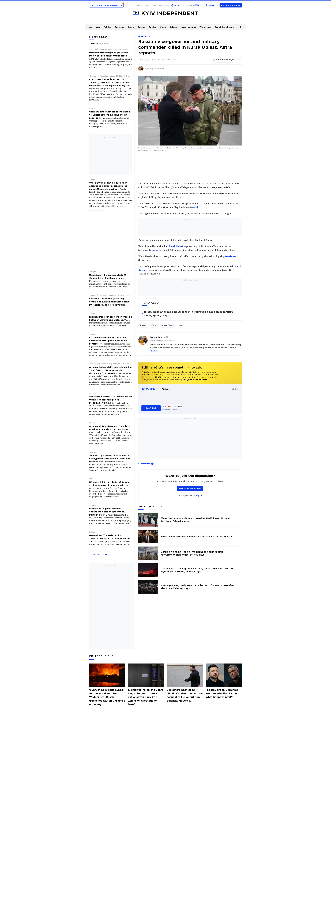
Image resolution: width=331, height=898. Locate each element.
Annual (165, 389)
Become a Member (230, 5)
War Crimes (205, 27)
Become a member (190, 488)
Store (176, 5)
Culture (173, 27)
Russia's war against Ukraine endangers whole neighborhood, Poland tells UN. (107, 511)
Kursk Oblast (168, 325)
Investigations (188, 27)
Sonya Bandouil (156, 68)
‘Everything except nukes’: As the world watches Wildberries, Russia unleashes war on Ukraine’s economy (107, 697)
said (195, 207)
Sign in (199, 495)
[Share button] (239, 59)
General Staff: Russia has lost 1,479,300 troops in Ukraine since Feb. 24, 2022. (110, 538)
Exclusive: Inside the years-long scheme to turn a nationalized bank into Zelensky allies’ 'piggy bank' (109, 301)
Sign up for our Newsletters (106, 5)
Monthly (150, 389)
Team (147, 5)
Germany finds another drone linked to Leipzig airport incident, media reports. (109, 115)
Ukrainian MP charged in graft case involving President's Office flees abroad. (109, 55)
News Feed (144, 36)
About (139, 5)
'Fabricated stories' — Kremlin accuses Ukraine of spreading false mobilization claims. (110, 399)
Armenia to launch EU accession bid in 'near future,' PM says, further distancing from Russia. (110, 370)
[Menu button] (90, 27)
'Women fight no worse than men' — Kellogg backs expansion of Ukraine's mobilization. (109, 458)
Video (163, 27)
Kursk (154, 325)
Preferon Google (225, 60)
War (98, 27)
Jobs (155, 5)
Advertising (164, 5)
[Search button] (240, 27)
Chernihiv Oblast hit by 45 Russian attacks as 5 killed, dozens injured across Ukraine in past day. (108, 186)
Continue (151, 408)
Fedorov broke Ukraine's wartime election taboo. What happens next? (222, 693)
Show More (100, 554)
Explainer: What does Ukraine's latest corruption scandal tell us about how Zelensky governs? (185, 695)
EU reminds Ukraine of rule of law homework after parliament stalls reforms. (108, 340)
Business (119, 27)
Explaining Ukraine (224, 27)
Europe (141, 27)
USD (233, 389)
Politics (107, 27)
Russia (131, 27)
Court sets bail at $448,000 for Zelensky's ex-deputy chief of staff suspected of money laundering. (109, 82)
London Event (188, 5)
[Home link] (165, 13)
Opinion (152, 27)
